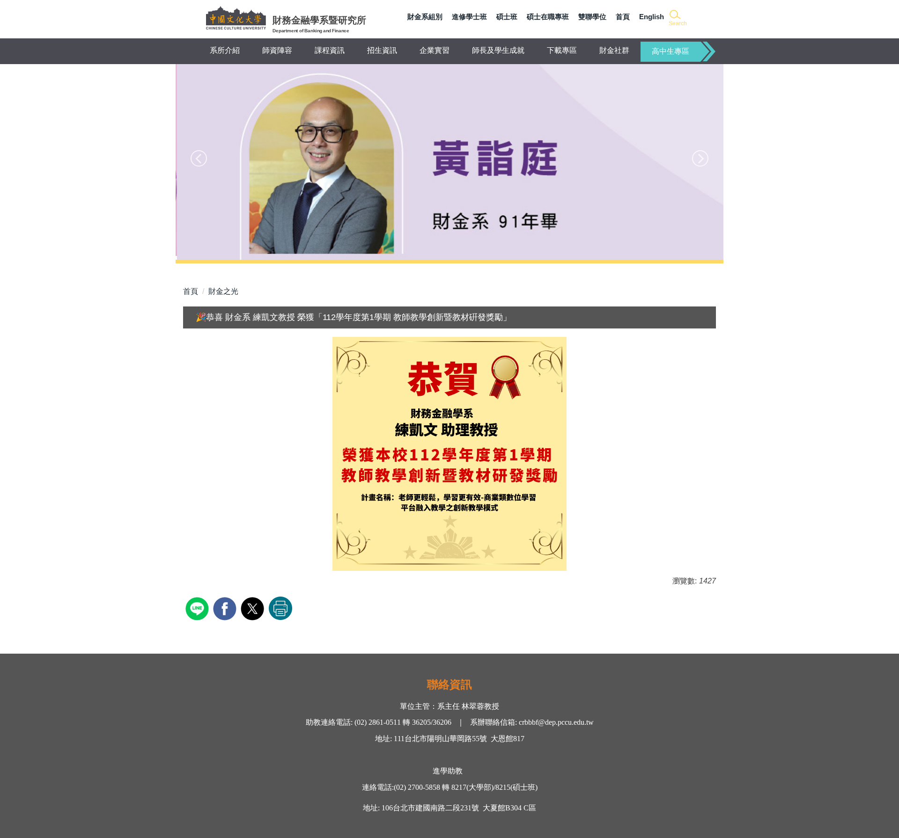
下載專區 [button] (562, 50)
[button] (677, 18)
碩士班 (506, 17)
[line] (198, 607)
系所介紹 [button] (225, 50)
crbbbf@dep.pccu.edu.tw (556, 722)
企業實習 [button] (435, 50)
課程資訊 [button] (330, 50)
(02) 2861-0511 (377, 722)
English (651, 17)
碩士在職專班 (548, 17)
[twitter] (253, 607)
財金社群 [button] (614, 50)
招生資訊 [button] (382, 50)
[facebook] (226, 607)
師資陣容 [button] (277, 50)
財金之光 (223, 291)
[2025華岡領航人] (449, 162)
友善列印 (280, 608)
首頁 (623, 17)
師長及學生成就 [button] (498, 50)
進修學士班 (469, 17)
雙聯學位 (592, 17)
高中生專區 (670, 51)
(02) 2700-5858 (417, 787)
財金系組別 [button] (424, 17)
